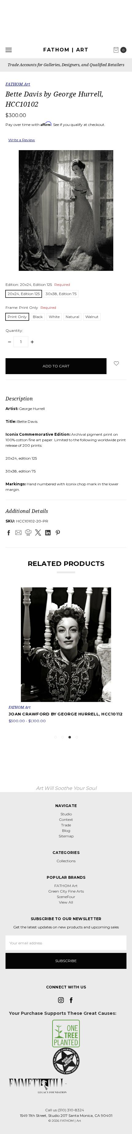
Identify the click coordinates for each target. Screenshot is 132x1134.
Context (66, 819)
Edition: (38, 284)
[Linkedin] (48, 532)
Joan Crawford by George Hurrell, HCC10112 (65, 713)
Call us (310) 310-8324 (64, 1110)
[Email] (18, 532)
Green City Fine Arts (66, 891)
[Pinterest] (58, 532)
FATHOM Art (66, 885)
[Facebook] (9, 532)
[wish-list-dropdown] (116, 363)
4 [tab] (77, 737)
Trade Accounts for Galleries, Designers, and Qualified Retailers (66, 64)
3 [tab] (69, 737)
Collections (66, 861)
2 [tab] (62, 737)
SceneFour (66, 896)
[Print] (28, 532)
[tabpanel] (66, 658)
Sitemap (66, 836)
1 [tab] (55, 737)
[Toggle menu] (8, 49)
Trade (66, 825)
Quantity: (14, 330)
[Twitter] (38, 532)
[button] (66, 1033)
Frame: (31, 307)
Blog (66, 830)
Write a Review (21, 140)
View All (66, 902)
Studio (66, 814)
